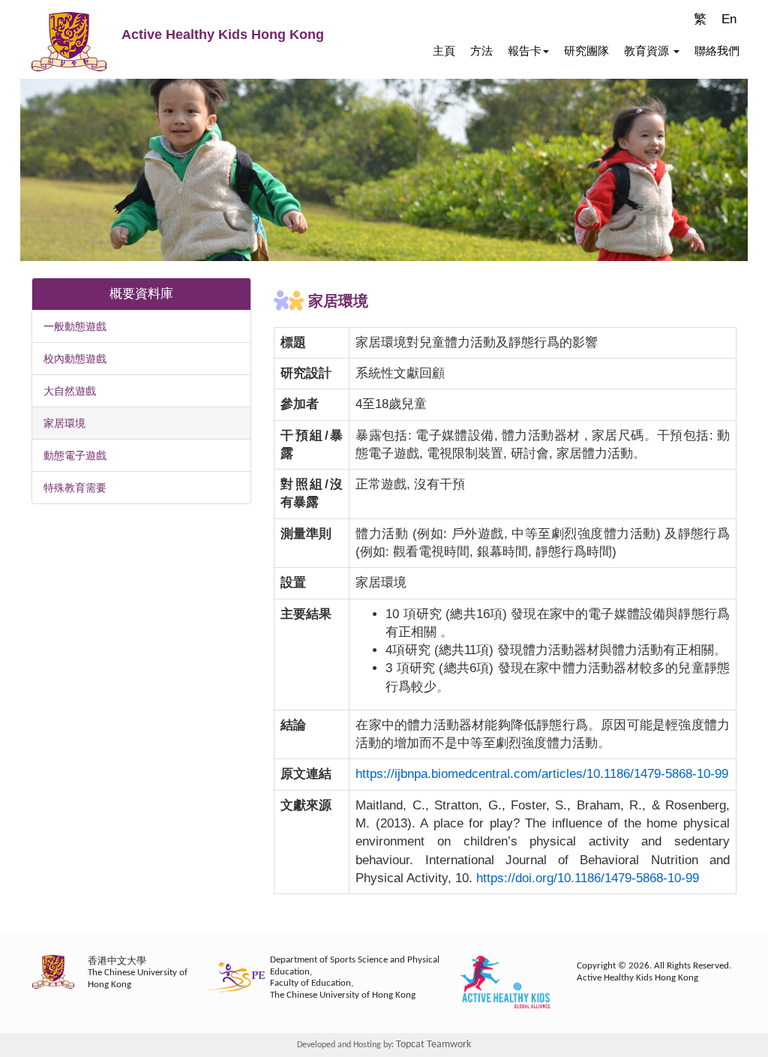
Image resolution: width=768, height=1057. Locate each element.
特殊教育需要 (75, 488)
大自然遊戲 (70, 391)
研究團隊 (586, 50)
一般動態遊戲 (75, 326)
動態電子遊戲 (75, 455)
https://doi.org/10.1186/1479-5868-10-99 (587, 878)
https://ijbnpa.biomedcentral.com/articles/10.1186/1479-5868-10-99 (542, 774)
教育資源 (648, 50)
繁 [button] (700, 19)
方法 (481, 50)
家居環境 (65, 423)
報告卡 (525, 50)
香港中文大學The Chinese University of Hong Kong (138, 972)
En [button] (729, 19)
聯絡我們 (717, 50)
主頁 (444, 50)
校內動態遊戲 (75, 359)
